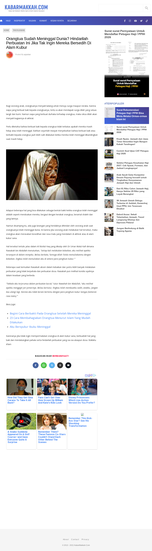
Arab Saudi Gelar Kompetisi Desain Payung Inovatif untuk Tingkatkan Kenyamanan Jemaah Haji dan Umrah (132, 179)
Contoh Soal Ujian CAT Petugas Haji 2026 (133, 152)
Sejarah (72, 21)
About (66, 539)
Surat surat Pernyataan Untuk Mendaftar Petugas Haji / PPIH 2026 (124, 34)
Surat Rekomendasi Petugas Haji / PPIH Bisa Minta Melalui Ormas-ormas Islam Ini (131, 114)
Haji (8, 21)
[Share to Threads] (60, 365)
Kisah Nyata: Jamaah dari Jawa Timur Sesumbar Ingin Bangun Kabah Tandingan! (132, 141)
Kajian (32, 21)
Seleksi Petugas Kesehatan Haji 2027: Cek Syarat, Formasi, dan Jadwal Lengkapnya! (133, 165)
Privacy (85, 539)
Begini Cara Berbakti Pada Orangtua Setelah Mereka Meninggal (50, 313)
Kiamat (43, 21)
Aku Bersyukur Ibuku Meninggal (30, 326)
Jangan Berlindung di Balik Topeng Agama (130, 229)
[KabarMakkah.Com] (125, 20)
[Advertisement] (52, 80)
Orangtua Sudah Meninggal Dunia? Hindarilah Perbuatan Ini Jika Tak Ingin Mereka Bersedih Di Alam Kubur (48, 43)
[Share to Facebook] (36, 365)
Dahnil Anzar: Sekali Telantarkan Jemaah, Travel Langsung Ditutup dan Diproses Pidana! (130, 218)
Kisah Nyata (57, 21)
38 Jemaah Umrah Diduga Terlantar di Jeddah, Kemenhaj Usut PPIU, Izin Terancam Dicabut (132, 204)
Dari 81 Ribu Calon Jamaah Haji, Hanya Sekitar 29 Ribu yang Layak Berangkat (133, 191)
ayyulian (27, 54)
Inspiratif (19, 21)
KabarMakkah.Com (82, 545)
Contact (75, 539)
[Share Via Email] (68, 365)
